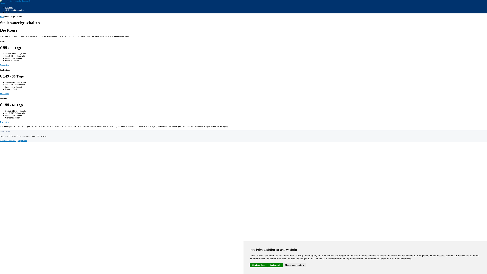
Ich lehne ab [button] (275, 265)
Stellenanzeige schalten (14, 10)
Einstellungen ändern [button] (294, 265)
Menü (2, 3)
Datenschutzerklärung (9, 141)
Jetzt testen (4, 65)
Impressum (22, 141)
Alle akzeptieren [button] (259, 265)
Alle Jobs (9, 8)
